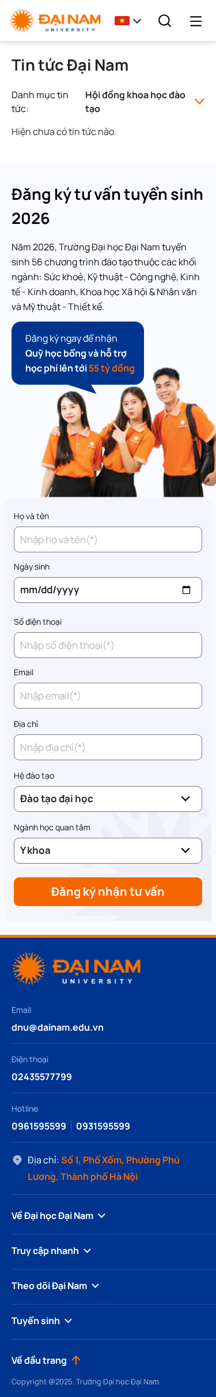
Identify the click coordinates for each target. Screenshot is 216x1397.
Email (23, 672)
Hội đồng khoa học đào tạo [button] (135, 101)
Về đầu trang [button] (39, 1360)
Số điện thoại (38, 621)
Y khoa (35, 850)
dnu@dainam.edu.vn (58, 1027)
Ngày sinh (32, 566)
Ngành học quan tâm (52, 827)
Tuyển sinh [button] (36, 1320)
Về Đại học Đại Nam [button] (52, 1215)
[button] (131, 20)
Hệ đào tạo (34, 775)
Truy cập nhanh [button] (45, 1250)
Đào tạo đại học (56, 798)
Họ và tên (31, 515)
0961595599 (39, 1126)
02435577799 (42, 1076)
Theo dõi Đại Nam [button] (49, 1285)
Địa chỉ (26, 723)
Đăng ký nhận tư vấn (108, 891)
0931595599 (103, 1126)
